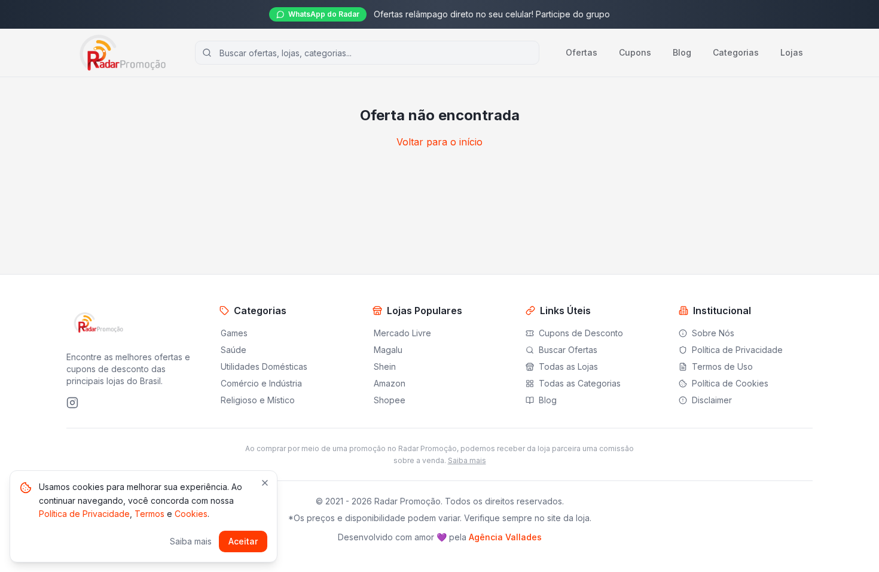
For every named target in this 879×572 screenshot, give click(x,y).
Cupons (635, 52)
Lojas (791, 52)
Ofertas (581, 52)
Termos (149, 514)
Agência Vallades (505, 537)
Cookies (191, 514)
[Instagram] (72, 403)
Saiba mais (467, 460)
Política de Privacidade (84, 514)
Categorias (736, 52)
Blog (682, 52)
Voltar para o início (439, 142)
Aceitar (243, 541)
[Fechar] (265, 483)
